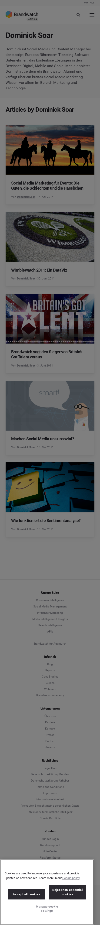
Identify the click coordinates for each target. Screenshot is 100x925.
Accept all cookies (26, 894)
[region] (47, 892)
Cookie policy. (71, 878)
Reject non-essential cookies (67, 892)
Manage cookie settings (47, 908)
